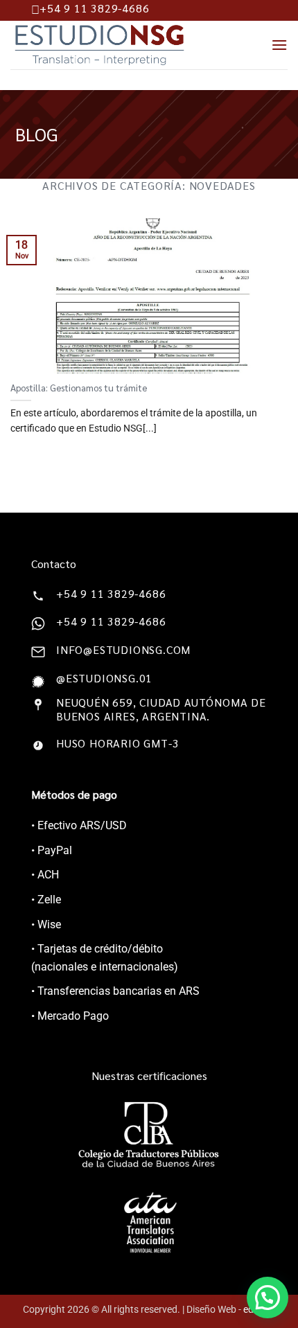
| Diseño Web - (228, 1310)
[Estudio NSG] (119, 45)
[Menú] (279, 45)
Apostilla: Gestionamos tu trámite (78, 387)
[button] (267, 1297)
